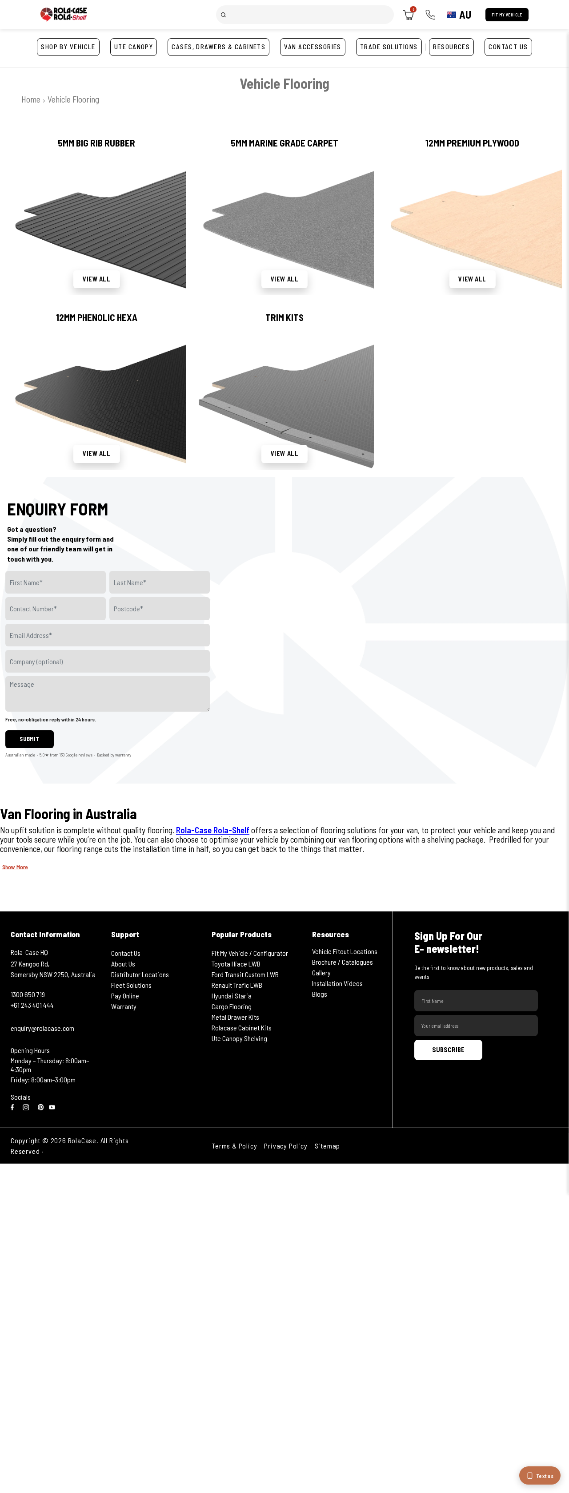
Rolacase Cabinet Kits (242, 1027)
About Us (123, 963)
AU (465, 14)
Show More (15, 867)
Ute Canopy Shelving (239, 1038)
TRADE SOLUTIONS (389, 47)
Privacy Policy (285, 1145)
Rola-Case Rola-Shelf (212, 830)
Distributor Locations (140, 974)
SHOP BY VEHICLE (68, 47)
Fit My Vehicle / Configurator (250, 953)
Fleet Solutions (131, 985)
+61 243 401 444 (32, 1005)
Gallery (321, 972)
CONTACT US (508, 47)
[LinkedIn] (41, 1106)
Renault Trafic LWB (237, 985)
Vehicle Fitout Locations (344, 951)
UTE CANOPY (133, 47)
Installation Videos (337, 983)
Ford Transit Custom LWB (245, 974)
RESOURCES (451, 47)
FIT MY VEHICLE (507, 14)
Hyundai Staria (232, 995)
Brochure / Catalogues (342, 962)
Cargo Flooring (232, 1006)
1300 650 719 (28, 994)
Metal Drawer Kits (235, 1017)
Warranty (123, 1006)
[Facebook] (14, 1106)
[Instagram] (27, 1106)
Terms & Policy (234, 1145)
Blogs (319, 994)
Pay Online (125, 995)
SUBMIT (30, 738)
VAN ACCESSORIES (312, 47)
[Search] (223, 14)
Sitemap (328, 1145)
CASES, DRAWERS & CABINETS (218, 47)
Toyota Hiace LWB (236, 963)
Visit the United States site (86, 1151)
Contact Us (125, 953)
